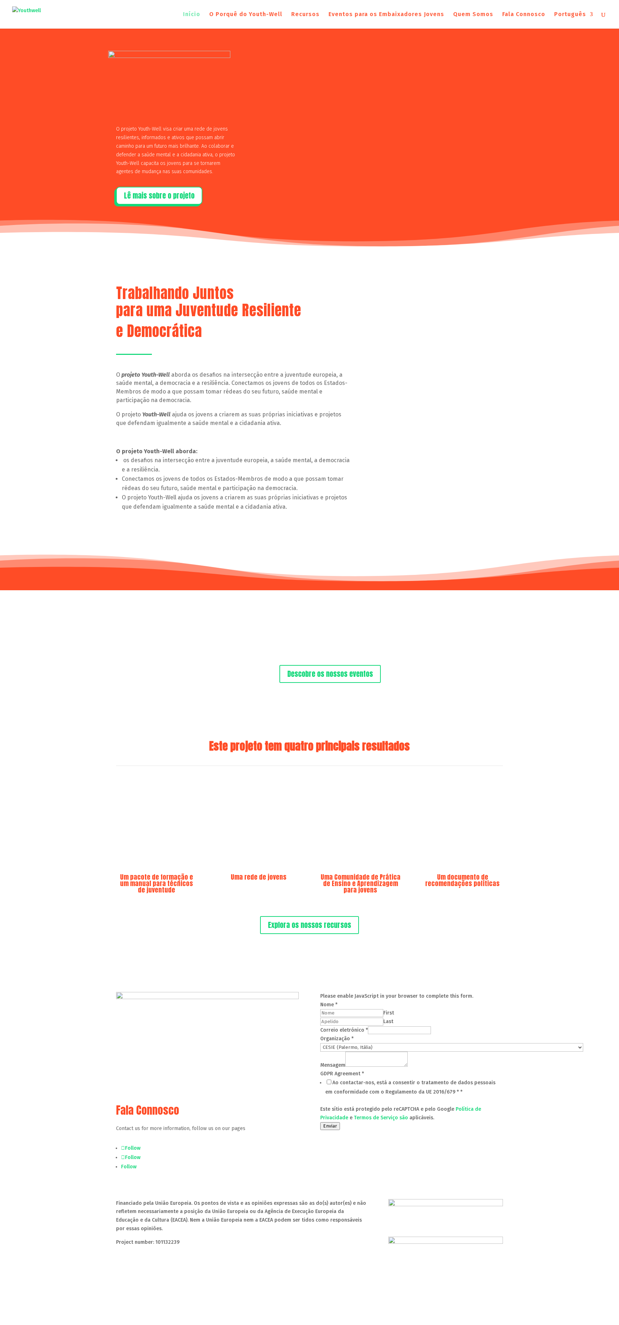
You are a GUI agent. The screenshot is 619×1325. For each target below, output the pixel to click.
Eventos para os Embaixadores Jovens (386, 15)
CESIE (177, 1269)
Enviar (330, 1126)
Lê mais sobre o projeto (159, 195)
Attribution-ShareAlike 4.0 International (238, 1256)
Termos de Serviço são (381, 1118)
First (388, 1013)
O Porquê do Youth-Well (245, 15)
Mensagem (332, 1065)
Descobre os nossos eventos (330, 673)
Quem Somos (473, 15)
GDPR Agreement (342, 1074)
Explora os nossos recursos (309, 924)
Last (388, 1021)
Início (191, 15)
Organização (337, 1039)
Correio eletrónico (344, 1030)
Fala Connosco (523, 15)
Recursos (305, 15)
